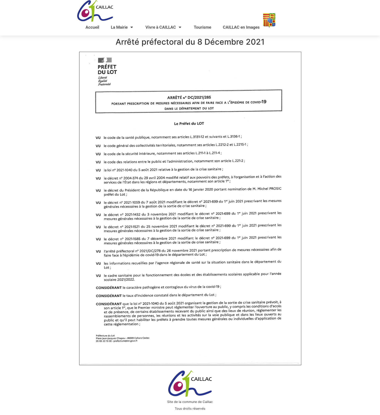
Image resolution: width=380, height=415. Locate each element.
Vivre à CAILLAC (160, 27)
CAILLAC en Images (241, 27)
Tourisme (202, 27)
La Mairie (119, 27)
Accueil (92, 27)
